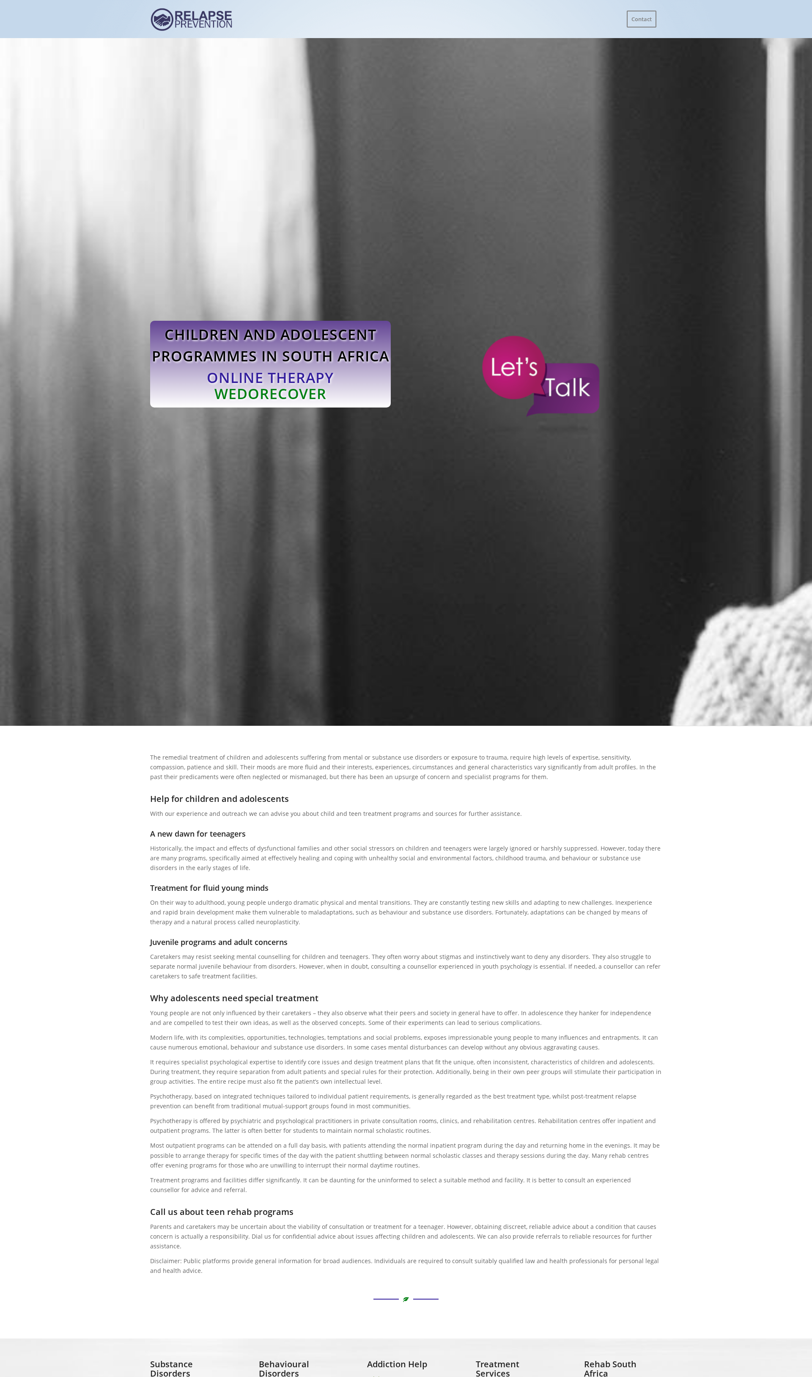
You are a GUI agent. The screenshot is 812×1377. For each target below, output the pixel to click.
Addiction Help (397, 1364)
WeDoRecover (270, 393)
